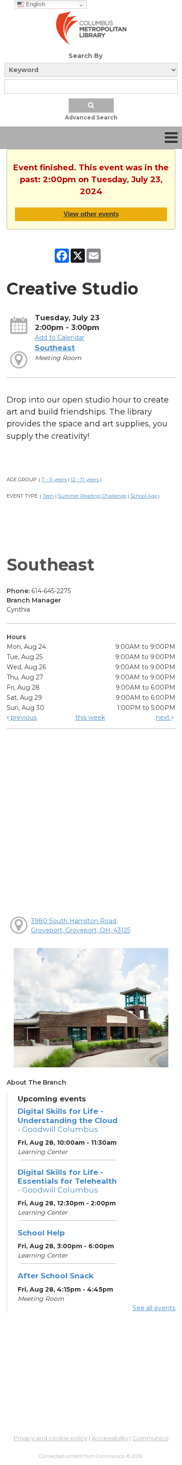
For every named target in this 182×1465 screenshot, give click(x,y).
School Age (143, 496)
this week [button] (90, 717)
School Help (41, 1232)
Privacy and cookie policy (50, 1438)
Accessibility (110, 1438)
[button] (171, 138)
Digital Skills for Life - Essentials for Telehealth (67, 1181)
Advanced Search (91, 117)
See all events (154, 1308)
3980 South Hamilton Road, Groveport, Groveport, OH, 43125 (80, 925)
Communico (151, 1438)
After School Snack (56, 1275)
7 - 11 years (54, 479)
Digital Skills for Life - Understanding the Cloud (68, 1120)
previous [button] (23, 717)
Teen (48, 496)
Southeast (55, 347)
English (34, 4)
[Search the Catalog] (91, 105)
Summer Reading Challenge (92, 496)
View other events (91, 214)
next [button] (163, 717)
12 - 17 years (85, 479)
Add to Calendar (59, 337)
